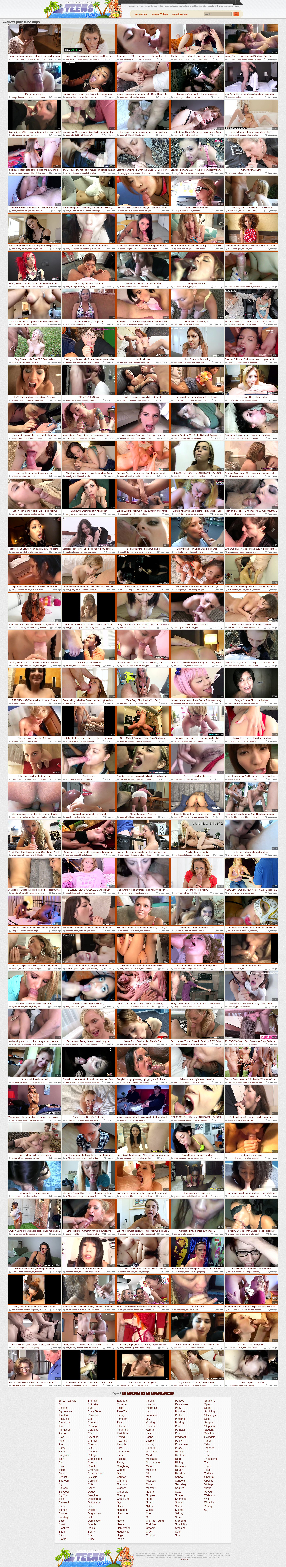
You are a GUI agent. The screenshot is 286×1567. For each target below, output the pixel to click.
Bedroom (64, 1480)
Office (149, 1509)
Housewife (123, 1531)
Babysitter (64, 1455)
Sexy (178, 1491)
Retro (178, 1458)
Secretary (180, 1484)
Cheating (93, 1437)
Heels (120, 1520)
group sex (139, 779)
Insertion (151, 1404)
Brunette (93, 1400)
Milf (148, 1473)
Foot (119, 1448)
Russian (180, 1473)
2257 (181, 1559)
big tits (181, 135)
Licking (150, 1444)
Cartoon (92, 1422)
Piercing (180, 1418)
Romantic (180, 1466)
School (179, 1477)
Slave (178, 1517)
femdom (38, 1272)
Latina (149, 1437)
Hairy (120, 1506)
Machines (151, 1451)
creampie (137, 173)
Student (208, 1429)
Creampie (93, 1469)
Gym (119, 1502)
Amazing (64, 1418)
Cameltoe (93, 1415)
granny (14, 97)
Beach (62, 1473)
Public (179, 1440)
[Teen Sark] (82, 9)
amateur (127, 59)
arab (176, 779)
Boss (62, 1520)
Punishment (182, 1444)
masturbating (187, 97)
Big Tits (63, 1495)
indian (122, 173)
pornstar (69, 97)
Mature (150, 1466)
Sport (207, 1407)
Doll (90, 1517)
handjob (196, 249)
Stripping (209, 1426)
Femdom (122, 1418)
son (72, 400)
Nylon (149, 1506)
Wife (207, 1499)
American (64, 1422)
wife (13, 135)
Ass (61, 1444)
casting (21, 287)
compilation (38, 400)
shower (249, 590)
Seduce (179, 1488)
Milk (148, 1477)
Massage (151, 1458)
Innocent (151, 1400)
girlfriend (69, 173)
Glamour (122, 1484)
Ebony (91, 1531)
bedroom (198, 666)
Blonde (63, 1509)
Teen (207, 1451)
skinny (230, 211)
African (63, 1407)
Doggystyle (94, 1513)
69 (205, 1509)
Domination (94, 1520)
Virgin (207, 1488)
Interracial (152, 1407)
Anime (62, 1433)
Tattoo (207, 1444)
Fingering (122, 1429)
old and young (131, 324)
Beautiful (64, 1477)
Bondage (64, 1517)
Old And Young (155, 1520)
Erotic (91, 1539)
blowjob (73, 59)
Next (170, 1393)
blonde (79, 59)
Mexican (151, 1469)
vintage (14, 590)
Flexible (121, 1444)
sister (14, 779)
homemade (203, 59)
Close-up (93, 1451)
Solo (178, 1531)
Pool (178, 1426)
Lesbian (150, 1440)
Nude (149, 1499)
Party (178, 1407)
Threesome (211, 1458)
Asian (62, 1440)
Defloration (94, 1502)
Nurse (149, 1502)
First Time (122, 1433)
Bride (62, 1531)
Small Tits (181, 1524)
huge (89, 324)
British (62, 1535)
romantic (231, 628)
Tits (206, 1462)
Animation (65, 1429)
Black (62, 1506)
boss (93, 931)
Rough (179, 1469)
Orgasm (150, 1528)
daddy (77, 135)
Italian (149, 1411)
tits (258, 628)
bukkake (34, 135)
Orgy (149, 1531)
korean (196, 1158)
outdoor (194, 173)
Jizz (148, 1418)
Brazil (62, 1524)
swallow (96, 59)
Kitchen (150, 1426)
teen (67, 59)
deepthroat (87, 59)
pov (194, 97)
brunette (148, 59)
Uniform (209, 1477)
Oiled (149, 1513)
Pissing (179, 1422)
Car (90, 1418)
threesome (83, 1272)
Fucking (121, 1458)
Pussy (178, 1448)
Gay (119, 1473)
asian (22, 59)
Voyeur (208, 1491)
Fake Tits (122, 1411)
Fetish (120, 1422)
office (142, 855)
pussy (18, 249)
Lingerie (151, 1448)
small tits (31, 249)
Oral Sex (151, 1524)
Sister (178, 1506)
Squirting (209, 1411)
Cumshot (93, 1480)
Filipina (121, 1426)
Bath (61, 1458)
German (121, 1477)
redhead (249, 287)
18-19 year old (184, 59)
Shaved (179, 1495)
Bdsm (62, 1469)
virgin (68, 438)
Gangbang (123, 1466)
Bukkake (93, 1404)
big (85, 324)
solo (247, 741)
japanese (15, 59)
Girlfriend (122, 1480)
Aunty (62, 1448)
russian (136, 97)
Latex (149, 1433)
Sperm (208, 1404)
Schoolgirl (181, 1480)
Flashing (122, 1440)
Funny (120, 1462)
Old (148, 1517)
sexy (255, 211)
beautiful (123, 249)
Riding (179, 1462)
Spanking (209, 1400)
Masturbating (153, 1462)
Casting (92, 1426)
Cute (90, 1484)
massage (96, 211)
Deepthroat (94, 1499)
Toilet (207, 1466)
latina (41, 590)
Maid (149, 1455)
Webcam (209, 1495)
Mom (149, 1484)
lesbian (21, 590)
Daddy (91, 1491)
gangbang (83, 514)
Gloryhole (122, 1491)
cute (248, 97)
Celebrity (93, 1429)
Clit (90, 1448)
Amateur (64, 1415)
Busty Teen (94, 1411)
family (253, 893)
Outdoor (150, 1535)
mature (142, 97)
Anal (61, 1426)
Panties (179, 1400)
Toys (207, 1469)
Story (207, 1418)
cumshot (145, 135)
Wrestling (209, 1502)
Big (61, 1484)
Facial (120, 1407)
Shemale (180, 1499)
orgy (188, 476)
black (137, 931)
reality (36, 59)
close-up (89, 817)
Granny (121, 1495)
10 (163, 1393)
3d (60, 1404)
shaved (204, 703)
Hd (118, 1517)
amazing (92, 97)
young (134, 59)
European (122, 1400)
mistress (31, 97)
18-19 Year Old (67, 1400)
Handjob (122, 1509)
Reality (179, 1451)
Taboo (208, 1440)
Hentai (121, 1524)
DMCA (185, 1559)
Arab (61, 1437)
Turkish (208, 1473)
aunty (230, 1158)
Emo (90, 1535)
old (249, 173)
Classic (92, 1444)
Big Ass (63, 1488)
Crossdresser (95, 1473)
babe (236, 211)
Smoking (180, 1528)
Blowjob (63, 1513)
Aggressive (65, 1411)
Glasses (121, 1488)
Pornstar (180, 1429)
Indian (120, 1539)
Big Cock (64, 1491)
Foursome (123, 1451)
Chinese (93, 1440)
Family (121, 1415)
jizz (36, 552)
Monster (150, 1488)
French (121, 1455)
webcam (27, 173)
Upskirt (208, 1480)
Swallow (209, 1433)
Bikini (62, 1499)
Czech (91, 1488)
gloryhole (192, 287)
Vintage (208, 1484)
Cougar (92, 1462)
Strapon (209, 1422)
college (240, 173)
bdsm (191, 1007)
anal (229, 59)
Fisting (121, 1437)
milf (130, 97)
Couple (92, 1466)
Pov (177, 1433)
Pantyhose (181, 1404)
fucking (148, 855)
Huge (120, 1535)
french (36, 476)
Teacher (209, 1448)
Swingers (209, 1437)
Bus (90, 1407)
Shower (179, 1502)
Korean (150, 1429)
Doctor (91, 1509)
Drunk (91, 1528)
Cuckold (92, 1477)
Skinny (179, 1513)
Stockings (210, 1415)
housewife (29, 59)
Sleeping (180, 1520)
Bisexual (64, 1502)
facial (149, 438)
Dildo (91, 1506)
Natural (150, 1491)
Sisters (179, 1509)
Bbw (61, 1466)
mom (122, 97)
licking (200, 741)
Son (177, 1535)
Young (208, 1506)
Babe (62, 1451)
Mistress (151, 1480)
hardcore (77, 97)
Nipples (150, 1495)
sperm (41, 552)
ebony (97, 666)
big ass (73, 211)
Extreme (122, 1404)
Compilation (95, 1458)
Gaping (121, 1469)
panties (136, 1082)
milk (33, 211)
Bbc (61, 1462)
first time (75, 741)
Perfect (179, 1415)
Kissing (150, 1422)
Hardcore (122, 1513)
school (135, 211)
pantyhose (146, 400)
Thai (207, 1455)
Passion (180, 1411)
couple (42, 59)
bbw (126, 97)
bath (204, 400)
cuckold (190, 666)
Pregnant (180, 1437)
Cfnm (91, 1433)
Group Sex (123, 1499)
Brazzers (64, 1528)
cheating (83, 741)
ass (190, 211)
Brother (63, 1539)
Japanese (152, 1415)
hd (261, 287)
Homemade (124, 1528)
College (92, 1455)
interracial (34, 362)
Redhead (180, 1455)
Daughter (93, 1495)
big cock (192, 135)
